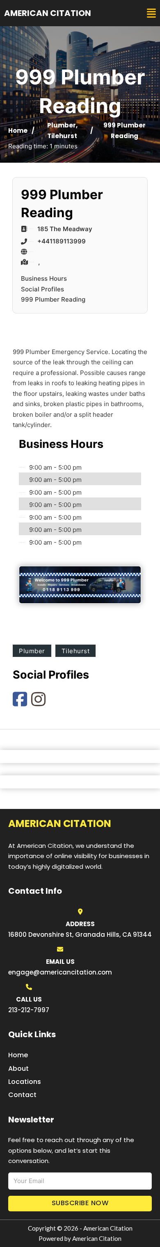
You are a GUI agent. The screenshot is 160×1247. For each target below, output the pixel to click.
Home (17, 130)
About (18, 1068)
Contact (22, 1094)
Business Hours (44, 278)
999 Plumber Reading (53, 299)
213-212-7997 (28, 1010)
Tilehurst (62, 136)
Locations (24, 1081)
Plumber (61, 125)
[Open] (151, 13)
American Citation (47, 13)
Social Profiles (42, 289)
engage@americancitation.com (60, 972)
